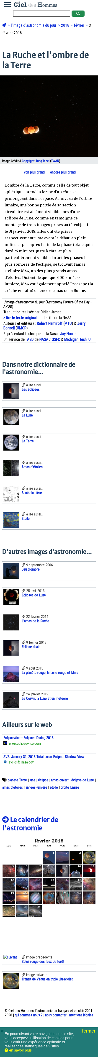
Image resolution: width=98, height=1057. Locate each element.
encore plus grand (62, 172)
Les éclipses (31, 389)
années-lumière (36, 787)
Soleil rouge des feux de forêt (43, 961)
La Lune (27, 415)
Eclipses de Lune (34, 595)
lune (32, 780)
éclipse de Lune (82, 780)
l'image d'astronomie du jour (34, 25)
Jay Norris (68, 333)
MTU (68, 323)
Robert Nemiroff (49, 323)
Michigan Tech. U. (78, 339)
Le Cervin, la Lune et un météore (45, 698)
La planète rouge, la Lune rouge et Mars (50, 672)
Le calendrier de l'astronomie (30, 824)
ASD (30, 339)
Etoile (26, 518)
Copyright (28, 161)
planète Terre (17, 780)
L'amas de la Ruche (35, 621)
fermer (89, 1030)
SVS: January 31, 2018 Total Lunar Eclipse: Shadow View (43, 757)
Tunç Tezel (42, 161)
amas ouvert (60, 780)
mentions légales (81, 1015)
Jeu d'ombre (31, 569)
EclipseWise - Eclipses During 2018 (28, 738)
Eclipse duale (31, 647)
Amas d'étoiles (32, 467)
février (79, 25)
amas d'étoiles (12, 787)
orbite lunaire (70, 787)
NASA (43, 339)
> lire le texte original (20, 317)
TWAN (55, 161)
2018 (65, 25)
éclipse (43, 780)
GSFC (56, 339)
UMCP (21, 328)
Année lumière (32, 493)
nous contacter (56, 1015)
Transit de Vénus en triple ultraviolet (47, 979)
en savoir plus (20, 1050)
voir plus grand (34, 172)
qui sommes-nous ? (28, 1015)
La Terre (28, 441)
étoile (54, 787)
